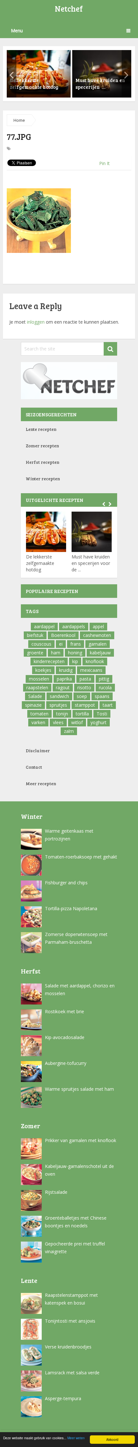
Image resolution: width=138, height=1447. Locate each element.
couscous (41, 644)
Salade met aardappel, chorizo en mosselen (80, 989)
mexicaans (91, 670)
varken (38, 722)
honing (75, 653)
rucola (105, 687)
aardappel (44, 626)
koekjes (43, 670)
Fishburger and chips (66, 883)
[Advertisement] (72, 178)
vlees (58, 722)
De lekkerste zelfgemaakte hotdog (40, 563)
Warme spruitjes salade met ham (79, 1089)
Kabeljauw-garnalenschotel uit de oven (79, 1170)
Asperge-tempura (63, 1398)
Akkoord (112, 1439)
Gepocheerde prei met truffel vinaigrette (75, 1247)
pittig (104, 679)
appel (98, 626)
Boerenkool (63, 635)
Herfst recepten (42, 462)
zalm (69, 731)
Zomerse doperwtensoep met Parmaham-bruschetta (76, 938)
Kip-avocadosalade (64, 1037)
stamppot (85, 705)
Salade (35, 696)
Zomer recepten (42, 445)
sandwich (59, 696)
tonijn (62, 714)
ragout (63, 687)
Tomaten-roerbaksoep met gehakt (81, 857)
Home (19, 120)
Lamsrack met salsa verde (72, 1372)
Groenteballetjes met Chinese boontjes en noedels (76, 1222)
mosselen (39, 679)
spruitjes (58, 705)
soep (82, 696)
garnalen (98, 644)
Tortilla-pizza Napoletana (71, 908)
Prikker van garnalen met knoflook (80, 1140)
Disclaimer (38, 750)
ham (55, 653)
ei (61, 644)
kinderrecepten (49, 661)
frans (75, 644)
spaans (102, 696)
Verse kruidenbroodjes (68, 1347)
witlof (77, 722)
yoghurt (99, 722)
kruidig (66, 670)
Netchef (69, 8)
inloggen (36, 322)
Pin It (104, 163)
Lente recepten (41, 429)
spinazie (33, 705)
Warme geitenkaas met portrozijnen (69, 835)
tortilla (82, 714)
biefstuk (35, 635)
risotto (84, 687)
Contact (34, 767)
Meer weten (76, 1437)
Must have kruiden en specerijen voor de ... (91, 563)
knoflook (95, 661)
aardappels (73, 626)
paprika (64, 679)
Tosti (102, 714)
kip (75, 661)
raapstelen (37, 687)
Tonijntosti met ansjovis (70, 1321)
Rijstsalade (56, 1192)
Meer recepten (41, 783)
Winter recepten (43, 478)
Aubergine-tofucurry (65, 1063)
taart (108, 705)
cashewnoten (97, 635)
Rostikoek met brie (64, 1011)
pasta (85, 679)
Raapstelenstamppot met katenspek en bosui (71, 1299)
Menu (17, 30)
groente (35, 653)
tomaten (39, 714)
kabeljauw (100, 653)
